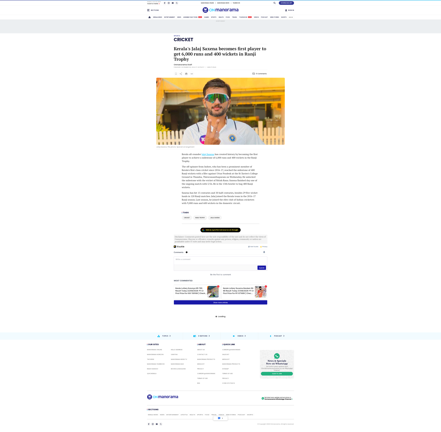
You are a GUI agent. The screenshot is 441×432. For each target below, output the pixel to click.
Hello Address (176, 350)
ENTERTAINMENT (169, 17)
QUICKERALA (151, 373)
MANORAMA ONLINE (207, 3)
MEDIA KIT (201, 364)
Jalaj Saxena (208, 154)
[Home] (149, 17)
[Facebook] (164, 3)
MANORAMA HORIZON (155, 354)
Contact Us (202, 354)
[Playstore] (236, 398)
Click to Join (277, 373)
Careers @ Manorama (206, 373)
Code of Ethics (228, 383)
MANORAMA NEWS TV (179, 359)
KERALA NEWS (157, 17)
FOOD (228, 17)
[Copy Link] (192, 74)
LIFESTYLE (184, 415)
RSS (198, 383)
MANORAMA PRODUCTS (206, 359)
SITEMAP (225, 369)
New (200, 17)
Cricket (183, 39)
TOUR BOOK (245, 17)
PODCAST (264, 17)
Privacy (200, 369)
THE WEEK (150, 359)
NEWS (179, 17)
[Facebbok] (148, 424)
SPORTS (213, 17)
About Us (201, 350)
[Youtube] (172, 3)
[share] (181, 74)
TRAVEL (234, 17)
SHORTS (284, 17)
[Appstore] (253, 398)
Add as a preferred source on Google (222, 230)
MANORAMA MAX (177, 364)
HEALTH (221, 17)
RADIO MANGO (152, 369)
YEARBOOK (236, 3)
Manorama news (223, 3)
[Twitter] (176, 3)
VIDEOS (256, 17)
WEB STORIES (274, 17)
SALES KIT (225, 354)
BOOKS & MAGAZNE (178, 369)
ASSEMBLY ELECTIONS (192, 17)
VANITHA (174, 354)
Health (192, 415)
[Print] (186, 74)
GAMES (206, 17)
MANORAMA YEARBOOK (156, 364)
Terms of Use (202, 378)
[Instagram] (168, 3)
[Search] (274, 3)
